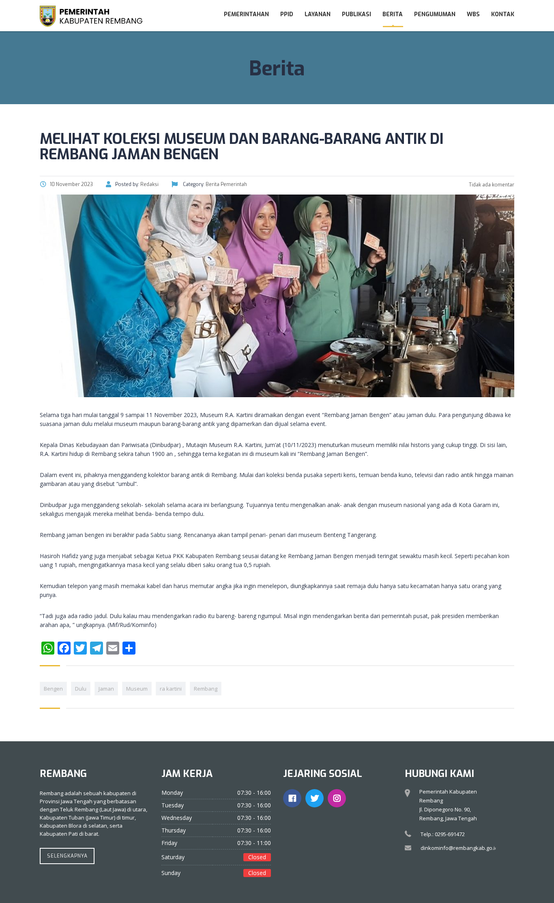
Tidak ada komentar (491, 185)
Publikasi (356, 14)
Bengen (53, 688)
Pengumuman (434, 14)
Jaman (106, 688)
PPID (286, 14)
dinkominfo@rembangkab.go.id (459, 848)
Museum (137, 688)
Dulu (80, 688)
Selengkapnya (67, 856)
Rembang (205, 688)
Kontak (502, 14)
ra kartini (171, 688)
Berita (392, 14)
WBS (473, 14)
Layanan (318, 14)
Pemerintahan (246, 14)
